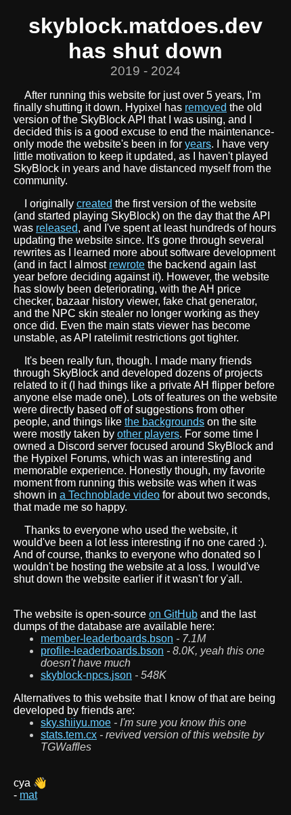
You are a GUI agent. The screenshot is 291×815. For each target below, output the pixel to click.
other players (148, 434)
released (57, 228)
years (198, 144)
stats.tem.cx (69, 734)
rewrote (127, 264)
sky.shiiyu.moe (76, 722)
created (94, 203)
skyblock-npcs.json (86, 675)
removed (206, 107)
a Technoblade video (110, 495)
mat (28, 795)
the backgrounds (164, 421)
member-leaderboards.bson (107, 638)
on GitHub (173, 614)
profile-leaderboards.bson (102, 650)
